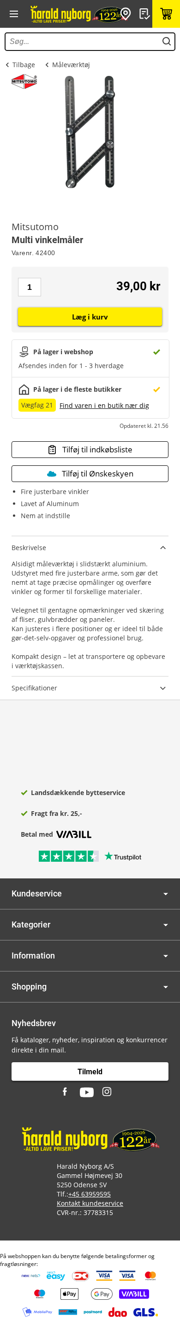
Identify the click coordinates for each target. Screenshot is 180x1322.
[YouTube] (87, 1092)
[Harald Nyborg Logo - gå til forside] (78, 14)
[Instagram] (107, 1092)
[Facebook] (66, 1092)
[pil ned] (165, 894)
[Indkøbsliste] (145, 14)
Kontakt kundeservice (90, 1203)
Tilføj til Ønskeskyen (97, 473)
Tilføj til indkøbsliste (97, 449)
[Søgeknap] (167, 41)
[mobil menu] (14, 14)
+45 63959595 (89, 1194)
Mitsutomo (35, 227)
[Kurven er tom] (166, 14)
